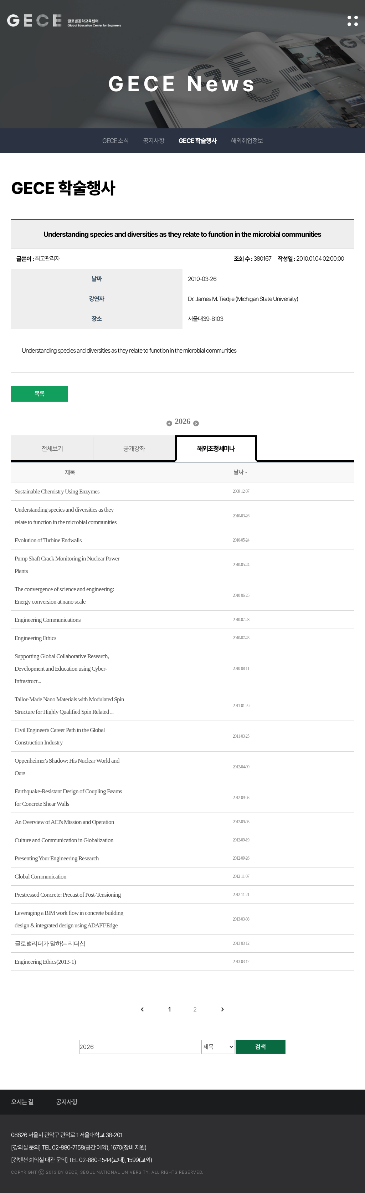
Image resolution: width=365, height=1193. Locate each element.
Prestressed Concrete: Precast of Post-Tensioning (68, 894)
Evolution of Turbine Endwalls (48, 540)
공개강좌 (134, 448)
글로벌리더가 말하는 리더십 (50, 943)
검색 (260, 1046)
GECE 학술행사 (198, 140)
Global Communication (40, 876)
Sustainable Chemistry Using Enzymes (57, 491)
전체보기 (52, 448)
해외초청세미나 (216, 448)
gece (73, 20)
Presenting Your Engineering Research (57, 858)
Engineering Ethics (35, 638)
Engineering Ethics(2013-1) (45, 961)
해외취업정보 (247, 140)
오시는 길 (22, 1102)
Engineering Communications (48, 619)
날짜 (238, 472)
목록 (40, 393)
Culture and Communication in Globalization (64, 840)
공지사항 (153, 140)
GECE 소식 (115, 140)
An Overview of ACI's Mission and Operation (64, 822)
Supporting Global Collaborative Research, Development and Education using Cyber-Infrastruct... (62, 669)
